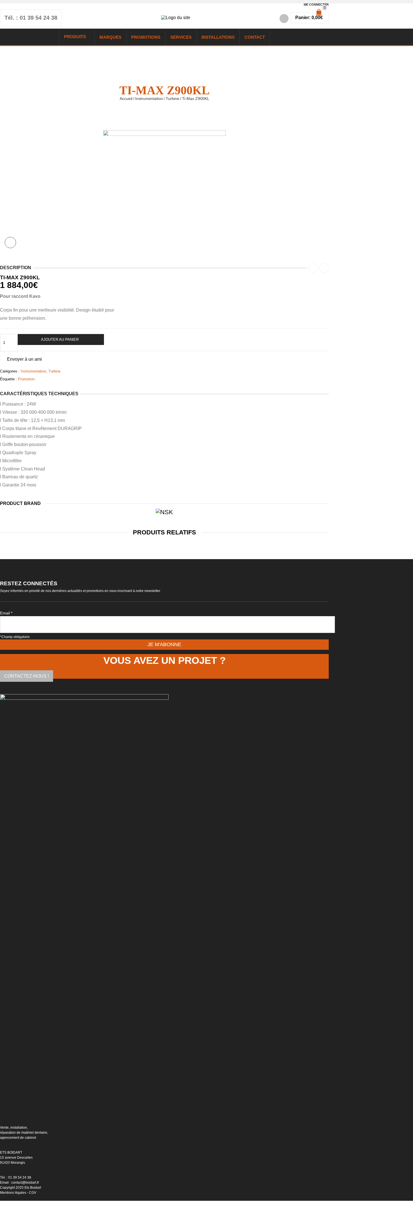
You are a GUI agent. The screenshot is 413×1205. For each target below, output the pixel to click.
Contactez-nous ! (26, 676)
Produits (75, 36)
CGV (32, 1193)
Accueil (126, 98)
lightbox (10, 242)
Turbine (172, 98)
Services (181, 37)
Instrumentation (149, 98)
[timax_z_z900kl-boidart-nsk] (164, 134)
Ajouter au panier (60, 339)
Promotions (145, 37)
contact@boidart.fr (25, 1183)
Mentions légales (13, 1193)
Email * (6, 613)
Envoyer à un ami (24, 359)
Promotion (26, 379)
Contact (254, 37)
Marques (110, 37)
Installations (218, 37)
